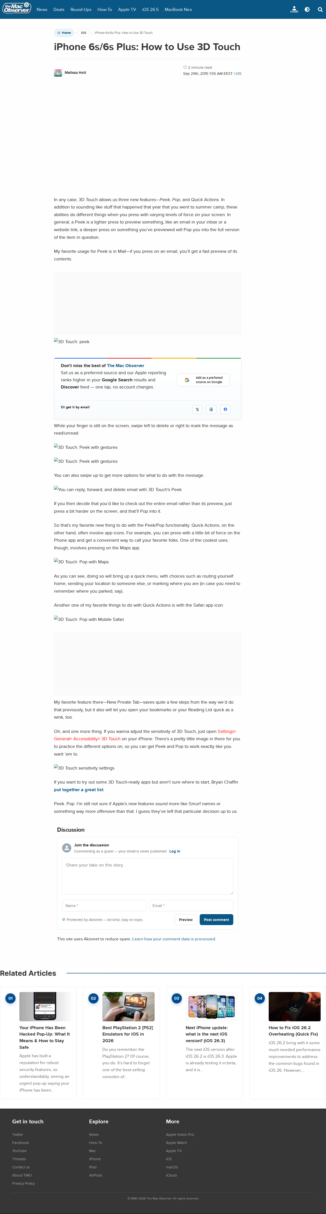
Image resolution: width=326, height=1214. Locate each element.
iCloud (171, 1175)
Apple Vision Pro (180, 1134)
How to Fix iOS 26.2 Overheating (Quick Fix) (293, 1031)
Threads (19, 1159)
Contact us (21, 1167)
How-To (105, 9)
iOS (83, 33)
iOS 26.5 (150, 9)
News (42, 9)
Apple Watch (176, 1142)
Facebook (20, 1142)
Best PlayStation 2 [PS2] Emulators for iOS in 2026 (127, 1034)
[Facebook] (225, 409)
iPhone (95, 1159)
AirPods (95, 1175)
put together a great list (78, 789)
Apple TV (127, 9)
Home (66, 33)
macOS (172, 1167)
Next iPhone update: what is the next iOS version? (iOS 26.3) (207, 1034)
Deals (58, 9)
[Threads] (211, 409)
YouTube (19, 1150)
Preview (186, 920)
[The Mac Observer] (17, 9)
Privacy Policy (23, 1183)
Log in (174, 851)
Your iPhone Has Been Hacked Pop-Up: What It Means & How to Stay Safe (44, 1037)
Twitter (17, 1134)
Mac (92, 1150)
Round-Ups (81, 9)
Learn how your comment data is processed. (174, 939)
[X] (197, 409)
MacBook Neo (178, 9)
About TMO (22, 1175)
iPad (93, 1167)
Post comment (216, 920)
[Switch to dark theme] (307, 9)
